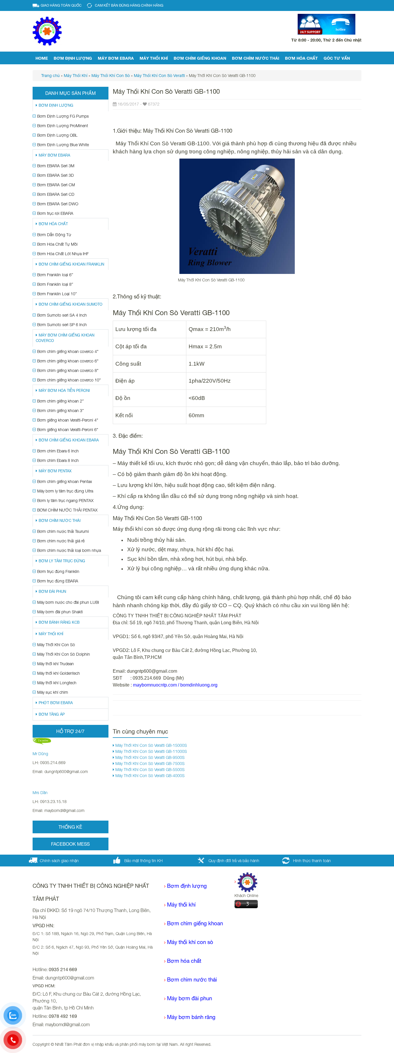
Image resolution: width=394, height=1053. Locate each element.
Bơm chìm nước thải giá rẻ (61, 540)
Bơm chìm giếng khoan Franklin (71, 264)
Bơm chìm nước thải (255, 58)
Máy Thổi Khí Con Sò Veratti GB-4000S (149, 775)
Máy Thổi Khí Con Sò (56, 644)
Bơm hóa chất (184, 961)
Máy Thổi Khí (154, 58)
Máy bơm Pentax (55, 471)
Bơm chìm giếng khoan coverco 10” (69, 379)
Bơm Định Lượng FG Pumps (63, 116)
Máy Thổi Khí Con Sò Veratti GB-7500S (149, 763)
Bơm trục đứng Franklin (58, 571)
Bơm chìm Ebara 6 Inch (58, 450)
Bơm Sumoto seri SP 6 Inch (62, 324)
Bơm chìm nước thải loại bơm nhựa (69, 550)
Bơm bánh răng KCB (59, 622)
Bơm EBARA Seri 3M (55, 165)
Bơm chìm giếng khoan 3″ (60, 410)
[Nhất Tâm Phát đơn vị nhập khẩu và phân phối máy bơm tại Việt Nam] (47, 30)
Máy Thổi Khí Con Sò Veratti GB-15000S (150, 745)
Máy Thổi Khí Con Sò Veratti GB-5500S (149, 769)
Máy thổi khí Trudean (55, 663)
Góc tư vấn (337, 58)
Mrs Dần (40, 792)
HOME (41, 58)
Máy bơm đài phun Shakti (60, 611)
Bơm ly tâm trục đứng (62, 561)
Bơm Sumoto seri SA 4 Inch (62, 315)
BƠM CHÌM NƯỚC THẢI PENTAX (67, 509)
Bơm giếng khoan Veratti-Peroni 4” (67, 420)
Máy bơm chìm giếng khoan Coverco (65, 338)
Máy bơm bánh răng (191, 1017)
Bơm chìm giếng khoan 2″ (60, 400)
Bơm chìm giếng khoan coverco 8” (67, 370)
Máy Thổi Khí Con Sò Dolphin (63, 654)
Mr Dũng (40, 753)
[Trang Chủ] (246, 881)
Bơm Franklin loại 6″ (55, 274)
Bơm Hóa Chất (301, 58)
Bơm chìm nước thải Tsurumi (63, 531)
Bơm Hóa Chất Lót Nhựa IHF (63, 253)
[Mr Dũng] (42, 740)
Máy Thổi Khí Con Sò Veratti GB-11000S (150, 751)
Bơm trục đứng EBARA (57, 580)
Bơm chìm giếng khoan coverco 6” (67, 360)
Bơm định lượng (73, 58)
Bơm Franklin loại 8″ (55, 284)
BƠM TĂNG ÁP (52, 714)
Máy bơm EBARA (116, 58)
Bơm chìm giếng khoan (200, 58)
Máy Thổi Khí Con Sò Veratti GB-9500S (149, 757)
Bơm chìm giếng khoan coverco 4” (67, 351)
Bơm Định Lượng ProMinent (62, 125)
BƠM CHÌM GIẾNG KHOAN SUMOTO (70, 304)
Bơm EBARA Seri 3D (55, 175)
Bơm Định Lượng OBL (57, 135)
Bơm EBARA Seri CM (56, 184)
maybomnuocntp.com (155, 684)
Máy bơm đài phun (189, 998)
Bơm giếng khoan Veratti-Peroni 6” (67, 429)
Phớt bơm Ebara (56, 703)
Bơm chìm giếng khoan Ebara (69, 440)
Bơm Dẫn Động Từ (54, 234)
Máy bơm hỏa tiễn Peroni (64, 390)
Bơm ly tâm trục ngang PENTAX (65, 500)
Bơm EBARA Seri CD (55, 194)
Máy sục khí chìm (52, 692)
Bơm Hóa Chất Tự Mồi (57, 244)
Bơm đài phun (52, 591)
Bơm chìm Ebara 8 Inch (58, 460)
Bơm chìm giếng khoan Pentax (64, 481)
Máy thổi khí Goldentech (58, 673)
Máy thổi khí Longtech (56, 682)
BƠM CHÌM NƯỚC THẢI (59, 520)
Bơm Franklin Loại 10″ (57, 293)
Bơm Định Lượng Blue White (63, 144)
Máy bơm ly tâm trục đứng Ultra (65, 490)
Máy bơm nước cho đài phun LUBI (68, 602)
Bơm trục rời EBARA (55, 213)
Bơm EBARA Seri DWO (57, 203)
